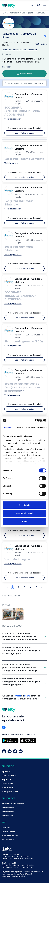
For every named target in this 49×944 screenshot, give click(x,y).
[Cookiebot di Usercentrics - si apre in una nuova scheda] (35, 420)
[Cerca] (32, 5)
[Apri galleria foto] (12, 614)
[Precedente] (8, 587)
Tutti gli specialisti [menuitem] (10, 791)
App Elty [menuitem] (6, 771)
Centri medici (13, 12)
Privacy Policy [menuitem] (19, 874)
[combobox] (24, 83)
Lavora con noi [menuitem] (8, 831)
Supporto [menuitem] (6, 779)
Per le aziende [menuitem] (8, 807)
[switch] (42, 478)
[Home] (3, 12)
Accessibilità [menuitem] (8, 839)
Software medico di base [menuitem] (13, 803)
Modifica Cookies (10, 835)
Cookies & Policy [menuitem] (18, 876)
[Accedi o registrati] (38, 5)
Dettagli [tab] (19, 427)
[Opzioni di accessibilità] (4, 727)
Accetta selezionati (24, 513)
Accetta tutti (24, 505)
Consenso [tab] (7, 427)
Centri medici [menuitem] (8, 783)
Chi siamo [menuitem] (6, 827)
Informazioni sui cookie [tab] (36, 427)
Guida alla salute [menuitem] (9, 775)
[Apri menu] (44, 5)
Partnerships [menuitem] (7, 815)
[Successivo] (41, 587)
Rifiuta (25, 521)
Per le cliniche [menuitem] (8, 811)
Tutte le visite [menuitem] (8, 787)
